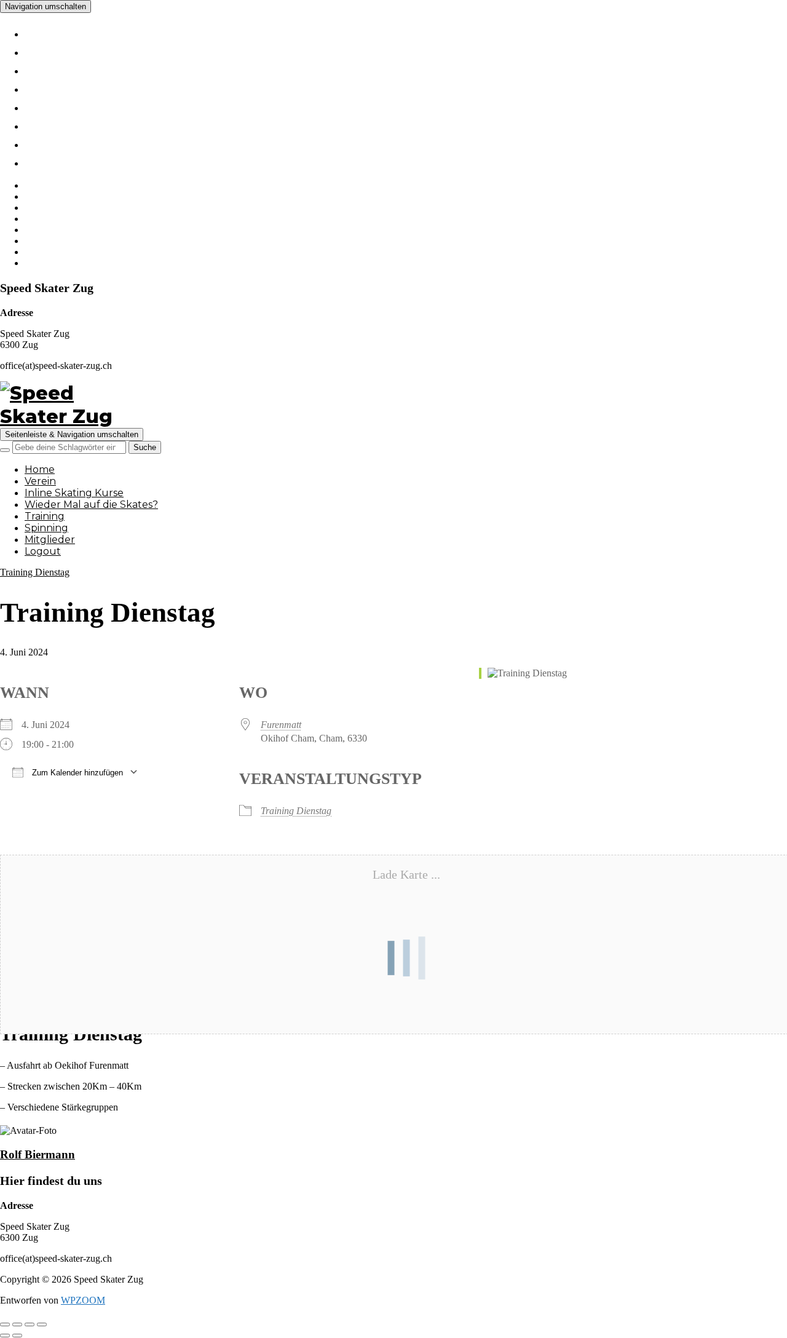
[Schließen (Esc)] (42, 1324)
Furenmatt (281, 724)
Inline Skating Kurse (108, 69)
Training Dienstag (34, 572)
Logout (55, 161)
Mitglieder (67, 142)
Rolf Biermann (37, 1154)
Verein (51, 50)
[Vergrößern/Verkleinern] (5, 1324)
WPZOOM (83, 1300)
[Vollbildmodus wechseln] (17, 1324)
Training (59, 106)
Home (49, 32)
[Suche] (5, 450)
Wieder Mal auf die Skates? (136, 87)
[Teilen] (29, 1324)
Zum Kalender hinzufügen (76, 772)
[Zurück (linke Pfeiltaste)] (5, 1335)
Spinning (61, 124)
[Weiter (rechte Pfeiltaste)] (17, 1335)
